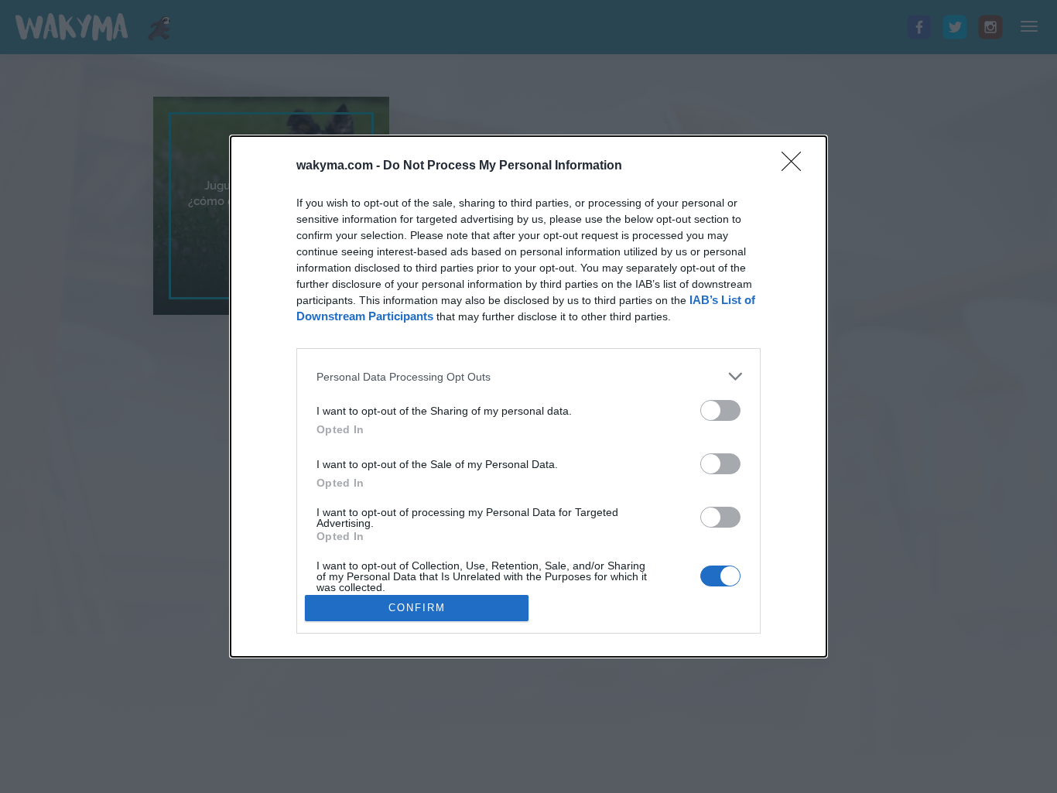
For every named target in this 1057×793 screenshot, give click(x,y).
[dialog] (528, 396)
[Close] (796, 166)
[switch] (720, 410)
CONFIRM (417, 608)
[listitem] (528, 376)
